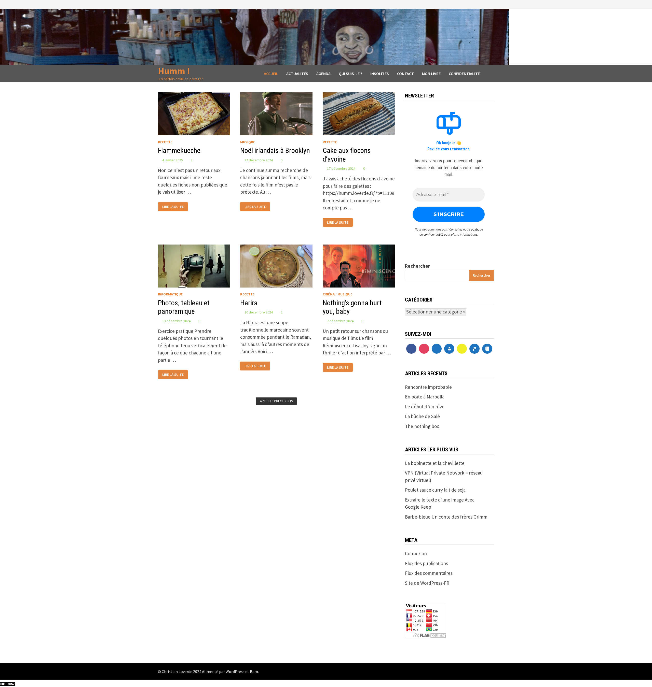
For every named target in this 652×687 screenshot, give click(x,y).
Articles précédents (276, 401)
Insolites (379, 73)
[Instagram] (424, 348)
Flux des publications (426, 563)
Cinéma (329, 294)
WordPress (235, 671)
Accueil (271, 73)
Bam (254, 671)
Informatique (170, 294)
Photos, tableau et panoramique (184, 307)
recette (165, 142)
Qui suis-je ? (350, 73)
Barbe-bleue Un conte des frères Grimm (446, 517)
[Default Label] (436, 348)
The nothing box (422, 426)
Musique (247, 142)
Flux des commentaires (429, 573)
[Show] (462, 348)
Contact (405, 73)
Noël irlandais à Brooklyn (275, 150)
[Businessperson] (449, 348)
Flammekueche (179, 150)
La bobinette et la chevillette (435, 463)
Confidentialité (464, 73)
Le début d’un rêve (424, 407)
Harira (248, 303)
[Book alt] (487, 348)
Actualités (297, 73)
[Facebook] (411, 348)
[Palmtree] (474, 348)
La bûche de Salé (422, 416)
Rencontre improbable (428, 387)
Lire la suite (174, 205)
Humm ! (174, 71)
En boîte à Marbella (424, 397)
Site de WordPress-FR (427, 583)
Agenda (323, 73)
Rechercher (417, 266)
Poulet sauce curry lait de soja (435, 490)
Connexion (416, 553)
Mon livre (431, 73)
